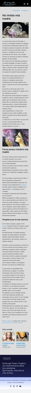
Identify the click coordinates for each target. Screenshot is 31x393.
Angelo (4, 226)
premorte (23, 185)
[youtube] (20, 386)
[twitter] (14, 386)
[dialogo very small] (6, 358)
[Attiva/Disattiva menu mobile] (28, 4)
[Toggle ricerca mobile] (24, 4)
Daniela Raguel (7, 321)
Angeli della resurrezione (21, 344)
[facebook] (11, 386)
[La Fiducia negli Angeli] (8, 332)
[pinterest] (17, 386)
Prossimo (24, 10)
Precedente (16, 10)
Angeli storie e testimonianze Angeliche (12, 322)
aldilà (11, 189)
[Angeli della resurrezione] (22, 332)
